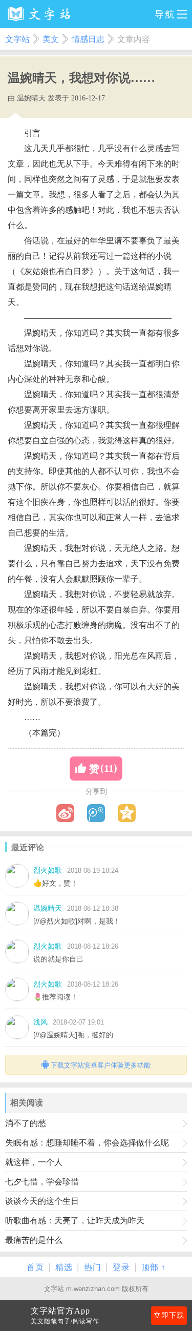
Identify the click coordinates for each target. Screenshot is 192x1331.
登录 (121, 1267)
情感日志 (88, 39)
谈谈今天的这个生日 (42, 1201)
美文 (50, 39)
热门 (92, 1267)
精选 (64, 1267)
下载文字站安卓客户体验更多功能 (101, 1065)
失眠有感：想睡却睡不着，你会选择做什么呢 (87, 1142)
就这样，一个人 (33, 1162)
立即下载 (169, 1315)
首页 (35, 1267)
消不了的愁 (25, 1123)
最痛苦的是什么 (33, 1240)
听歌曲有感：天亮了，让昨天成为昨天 (74, 1220)
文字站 (17, 39)
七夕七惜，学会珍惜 (42, 1181)
